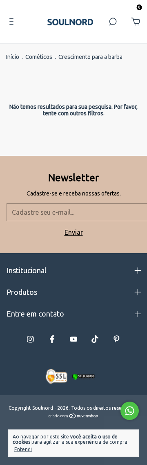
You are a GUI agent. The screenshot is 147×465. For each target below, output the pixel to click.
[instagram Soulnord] (30, 339)
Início (12, 57)
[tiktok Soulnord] (95, 339)
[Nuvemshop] (73, 416)
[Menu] (11, 22)
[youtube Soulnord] (74, 339)
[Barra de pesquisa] (113, 22)
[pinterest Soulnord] (116, 339)
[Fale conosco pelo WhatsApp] (129, 411)
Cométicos (38, 57)
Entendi (23, 449)
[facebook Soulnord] (52, 339)
